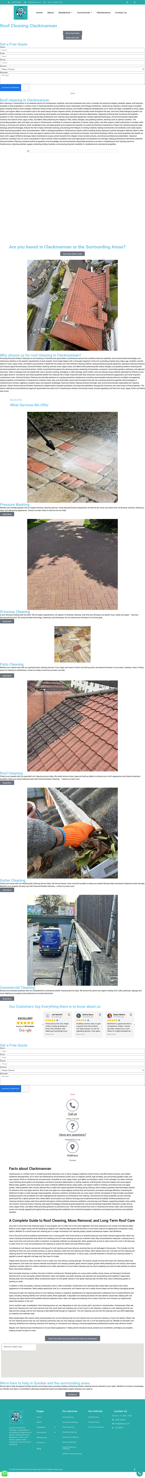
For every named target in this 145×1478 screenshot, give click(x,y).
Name (2, 47)
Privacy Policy (93, 1422)
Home (39, 12)
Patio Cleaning (68, 1427)
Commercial (83, 12)
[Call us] (72, 1105)
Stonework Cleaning (70, 1437)
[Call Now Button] (140, 1473)
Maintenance (103, 12)
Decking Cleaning (69, 1432)
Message (4, 72)
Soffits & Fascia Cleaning (72, 1454)
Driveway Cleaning (69, 1422)
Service (3, 66)
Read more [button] (49, 1034)
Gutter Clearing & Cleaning (69, 1448)
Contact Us (121, 12)
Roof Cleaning (68, 1417)
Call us (72, 1113)
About (50, 12)
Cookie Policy (93, 1417)
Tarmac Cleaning (69, 1442)
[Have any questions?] (72, 1126)
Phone (2, 60)
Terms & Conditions (96, 1427)
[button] (65, 12)
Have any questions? (72, 1134)
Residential (64, 12)
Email (2, 53)
